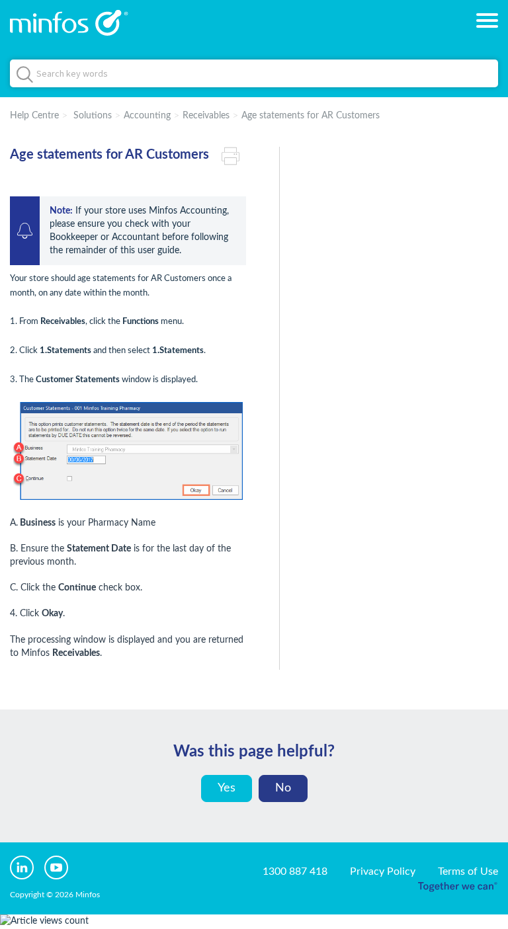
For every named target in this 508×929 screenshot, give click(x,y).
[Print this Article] (234, 155)
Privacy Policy (382, 871)
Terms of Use (468, 871)
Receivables (206, 115)
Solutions (92, 115)
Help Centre (34, 115)
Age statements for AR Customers (310, 115)
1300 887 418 (295, 871)
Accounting (147, 115)
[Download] (229, 460)
